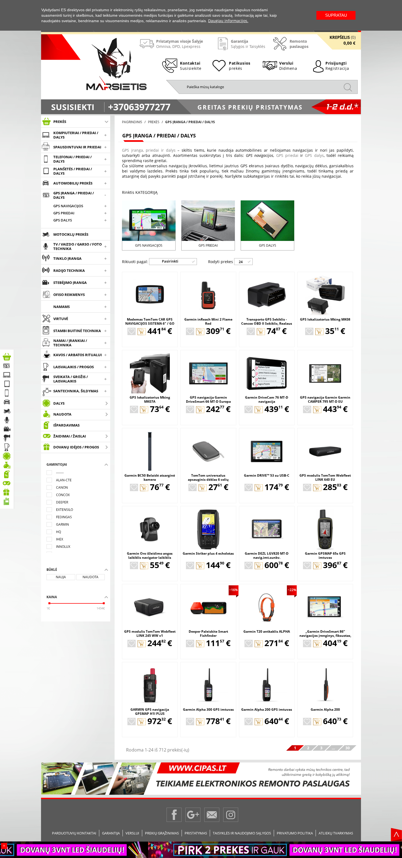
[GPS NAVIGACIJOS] (149, 220)
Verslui (132, 833)
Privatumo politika (295, 833)
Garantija (111, 833)
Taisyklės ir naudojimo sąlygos (242, 833)
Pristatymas (196, 833)
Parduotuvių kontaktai (74, 833)
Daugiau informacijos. (228, 20)
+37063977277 (139, 106)
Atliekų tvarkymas (336, 833)
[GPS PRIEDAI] (208, 220)
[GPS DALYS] (267, 220)
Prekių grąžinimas (162, 833)
